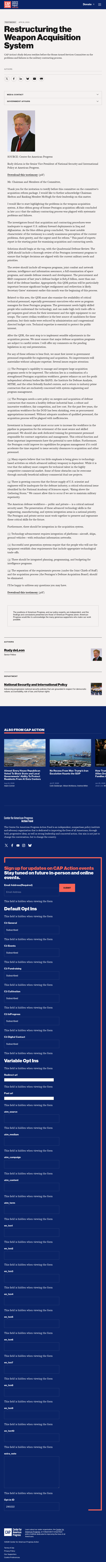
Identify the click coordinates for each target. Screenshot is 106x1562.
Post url (8, 1093)
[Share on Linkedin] (20, 79)
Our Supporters (10, 1554)
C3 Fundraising (12, 968)
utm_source (10, 1111)
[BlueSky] (29, 845)
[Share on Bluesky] (27, 79)
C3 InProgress (12, 1014)
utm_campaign (12, 1157)
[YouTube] (18, 845)
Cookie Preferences (12, 1557)
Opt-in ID (9, 1499)
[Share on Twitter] (7, 79)
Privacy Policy (9, 1551)
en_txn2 (8, 1248)
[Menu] (99, 4)
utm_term (9, 1203)
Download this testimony (22, 175)
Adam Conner (9, 786)
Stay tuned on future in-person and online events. (49, 873)
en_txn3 (8, 1271)
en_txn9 (8, 1408)
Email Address (18, 885)
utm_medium (11, 1134)
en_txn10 (9, 1431)
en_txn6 (8, 1339)
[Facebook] (12, 845)
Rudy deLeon (14, 650)
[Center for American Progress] (7, 4)
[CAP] (13, 1532)
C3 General (10, 923)
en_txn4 (8, 1294)
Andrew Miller (82, 786)
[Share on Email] (34, 79)
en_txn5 (8, 1317)
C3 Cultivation (12, 991)
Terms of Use (9, 1548)
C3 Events (10, 945)
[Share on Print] (41, 79)
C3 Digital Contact (14, 1037)
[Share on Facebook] (14, 79)
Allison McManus (69, 786)
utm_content (11, 1180)
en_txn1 (8, 1225)
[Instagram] (24, 845)
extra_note (10, 1453)
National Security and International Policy (35, 685)
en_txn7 (8, 1362)
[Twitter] (6, 845)
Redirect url (11, 1075)
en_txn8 (8, 1385)
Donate (87, 4)
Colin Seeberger (56, 786)
